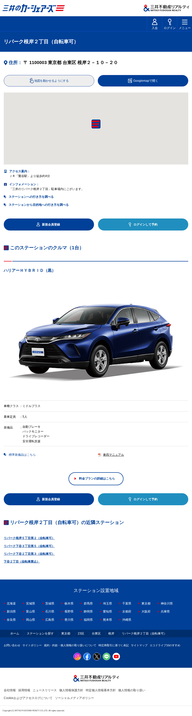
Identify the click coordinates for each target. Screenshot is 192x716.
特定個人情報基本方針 (101, 690)
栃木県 (69, 603)
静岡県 (88, 611)
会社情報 (10, 690)
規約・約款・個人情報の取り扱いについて (70, 645)
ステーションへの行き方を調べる (31, 196)
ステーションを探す (40, 633)
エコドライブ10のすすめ (165, 645)
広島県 (49, 620)
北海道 (11, 603)
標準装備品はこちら (22, 454)
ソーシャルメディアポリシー (74, 698)
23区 (81, 633)
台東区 (96, 633)
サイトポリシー (32, 645)
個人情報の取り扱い (131, 690)
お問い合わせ (12, 645)
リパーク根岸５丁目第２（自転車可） (29, 538)
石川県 (49, 611)
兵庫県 (165, 611)
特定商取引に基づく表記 (113, 645)
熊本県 (107, 620)
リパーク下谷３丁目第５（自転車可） (29, 546)
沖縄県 (126, 620)
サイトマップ (139, 645)
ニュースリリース (45, 690)
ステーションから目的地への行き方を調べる (39, 204)
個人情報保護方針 (71, 690)
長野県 (69, 611)
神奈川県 (167, 603)
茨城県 (49, 603)
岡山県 (30, 620)
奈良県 (11, 620)
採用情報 (24, 690)
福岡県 (88, 620)
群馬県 (88, 603)
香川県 (69, 620)
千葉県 (126, 603)
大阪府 (146, 611)
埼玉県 (107, 603)
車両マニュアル (113, 454)
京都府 (126, 611)
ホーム (14, 633)
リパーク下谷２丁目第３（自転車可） (29, 554)
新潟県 (11, 611)
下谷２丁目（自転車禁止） (22, 561)
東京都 (146, 603)
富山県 (30, 611)
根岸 (111, 633)
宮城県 (30, 603)
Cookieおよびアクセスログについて (28, 698)
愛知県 (107, 611)
